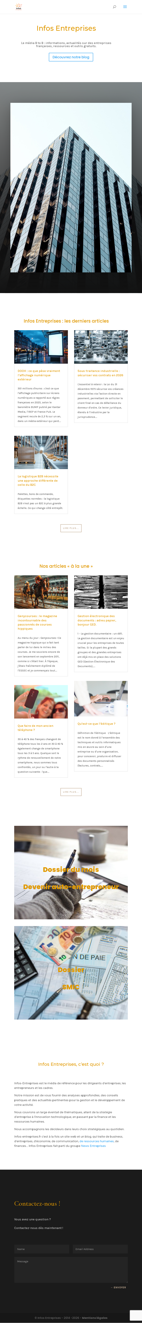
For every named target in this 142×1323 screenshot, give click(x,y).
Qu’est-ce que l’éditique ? (96, 724)
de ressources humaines (96, 1141)
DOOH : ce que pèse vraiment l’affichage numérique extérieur (39, 375)
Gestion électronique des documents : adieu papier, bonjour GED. (97, 620)
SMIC (71, 987)
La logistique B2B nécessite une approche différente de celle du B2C (38, 480)
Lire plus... (71, 528)
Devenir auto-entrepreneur (71, 887)
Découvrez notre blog (71, 57)
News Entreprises (93, 1146)
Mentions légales (94, 1318)
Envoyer (120, 1287)
